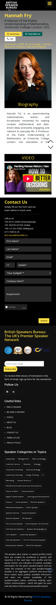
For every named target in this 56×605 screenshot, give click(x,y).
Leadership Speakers (28, 534)
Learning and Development (38, 496)
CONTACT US (12, 432)
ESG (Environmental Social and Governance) (23, 486)
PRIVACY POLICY (14, 442)
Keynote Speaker (13, 518)
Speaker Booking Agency (37, 529)
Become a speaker (15, 412)
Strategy (37, 464)
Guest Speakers (22, 502)
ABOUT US (11, 422)
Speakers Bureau (12, 513)
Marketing (10, 480)
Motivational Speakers (14, 507)
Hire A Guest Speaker (14, 524)
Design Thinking (32, 475)
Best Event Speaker (34, 545)
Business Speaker (29, 513)
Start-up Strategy (39, 459)
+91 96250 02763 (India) (17, 225)
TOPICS (10, 417)
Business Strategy (33, 469)
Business (27, 464)
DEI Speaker (27, 518)
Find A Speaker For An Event (37, 524)
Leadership (10, 459)
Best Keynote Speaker (14, 545)
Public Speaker (32, 507)
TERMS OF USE (13, 437)
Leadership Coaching (14, 475)
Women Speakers (38, 502)
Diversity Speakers (13, 540)
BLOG (9, 427)
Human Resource (24, 480)
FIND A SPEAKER (14, 407)
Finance (9, 502)
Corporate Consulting (14, 469)
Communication (27, 491)
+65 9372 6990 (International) (20, 221)
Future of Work (12, 491)
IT (43, 475)
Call (11, 38)
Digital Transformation (15, 496)
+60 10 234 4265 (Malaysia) (18, 228)
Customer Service (13, 464)
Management (23, 459)
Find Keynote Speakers (15, 529)
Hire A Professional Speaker (34, 540)
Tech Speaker (11, 534)
